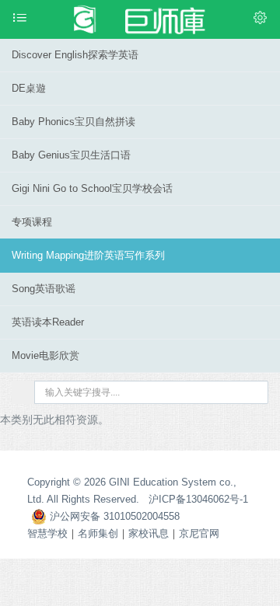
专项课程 (32, 222)
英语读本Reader (48, 322)
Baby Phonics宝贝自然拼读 (73, 121)
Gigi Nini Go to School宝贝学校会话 (92, 188)
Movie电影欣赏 (45, 355)
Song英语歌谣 (43, 288)
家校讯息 (148, 533)
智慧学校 (47, 533)
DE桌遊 (29, 88)
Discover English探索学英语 (75, 55)
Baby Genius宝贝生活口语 (71, 155)
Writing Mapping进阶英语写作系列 (88, 255)
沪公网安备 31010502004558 (113, 516)
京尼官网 (199, 533)
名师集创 (98, 533)
